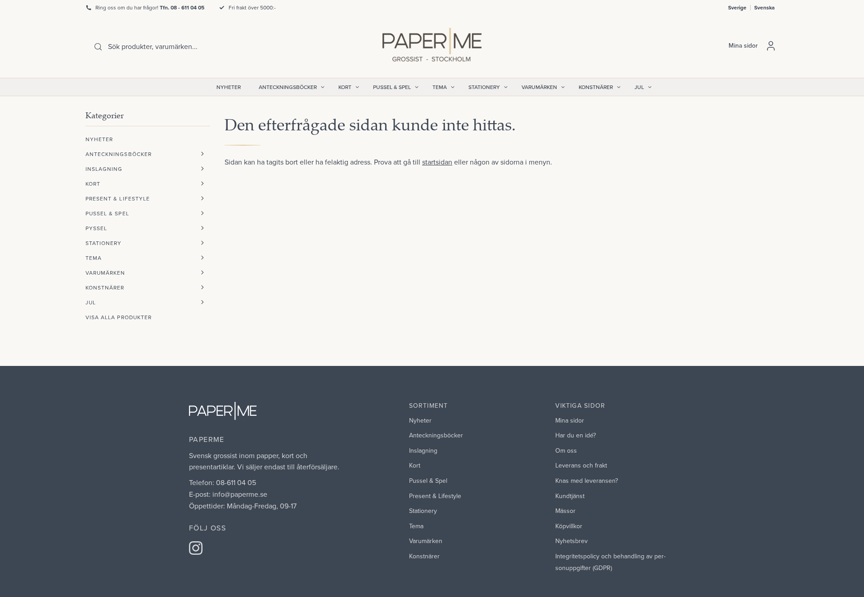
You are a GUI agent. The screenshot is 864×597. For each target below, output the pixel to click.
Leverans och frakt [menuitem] (581, 465)
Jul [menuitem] (639, 87)
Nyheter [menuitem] (228, 87)
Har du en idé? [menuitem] (575, 435)
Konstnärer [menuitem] (596, 87)
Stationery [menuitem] (484, 87)
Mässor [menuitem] (565, 510)
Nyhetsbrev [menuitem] (571, 540)
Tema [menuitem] (439, 87)
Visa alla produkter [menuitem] (119, 317)
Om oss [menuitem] (566, 450)
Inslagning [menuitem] (104, 169)
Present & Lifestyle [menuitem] (118, 198)
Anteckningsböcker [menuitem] (288, 87)
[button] (202, 154)
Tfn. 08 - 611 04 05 (182, 7)
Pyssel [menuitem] (96, 228)
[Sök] (98, 46)
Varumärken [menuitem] (539, 87)
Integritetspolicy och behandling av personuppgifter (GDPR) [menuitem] (610, 562)
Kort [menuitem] (344, 87)
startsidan (437, 162)
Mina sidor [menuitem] (569, 420)
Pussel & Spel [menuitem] (392, 87)
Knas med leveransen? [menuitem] (586, 480)
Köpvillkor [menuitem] (568, 525)
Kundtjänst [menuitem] (570, 495)
